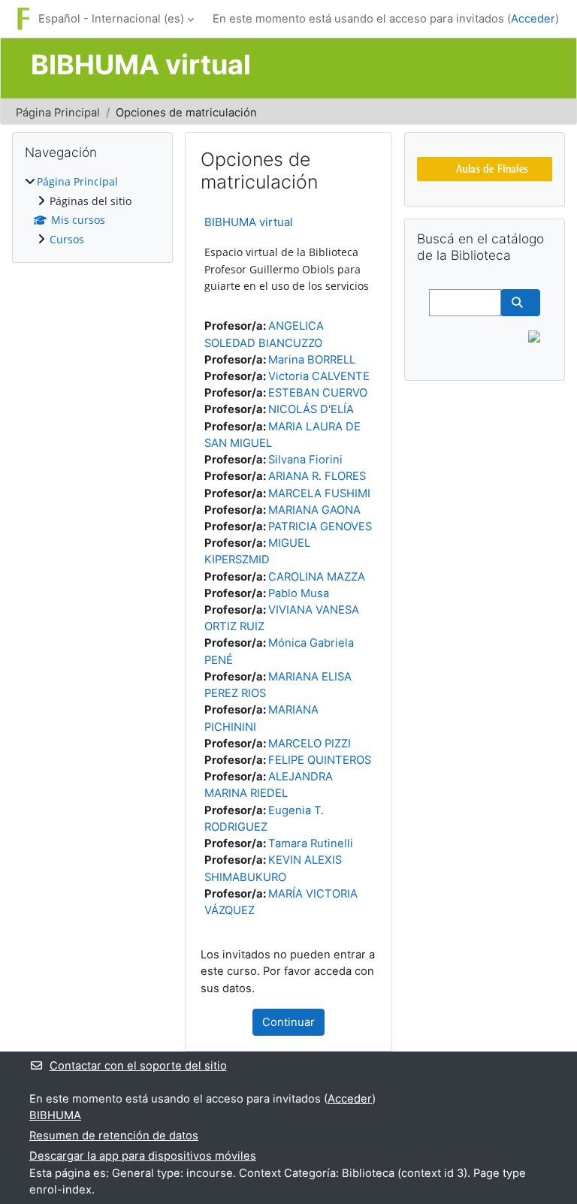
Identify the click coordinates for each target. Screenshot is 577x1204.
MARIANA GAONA (314, 510)
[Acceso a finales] (492, 168)
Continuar (288, 1022)
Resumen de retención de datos (113, 1135)
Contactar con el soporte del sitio (138, 1066)
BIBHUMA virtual (248, 222)
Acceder (533, 19)
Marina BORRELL (311, 360)
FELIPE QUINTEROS (319, 760)
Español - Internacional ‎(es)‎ (111, 19)
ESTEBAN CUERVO (317, 393)
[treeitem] (92, 211)
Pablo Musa (298, 593)
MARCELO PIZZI (309, 743)
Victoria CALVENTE (319, 376)
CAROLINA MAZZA (316, 577)
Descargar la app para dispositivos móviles (142, 1156)
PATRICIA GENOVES (320, 526)
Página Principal (58, 112)
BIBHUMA (55, 1115)
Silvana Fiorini (305, 459)
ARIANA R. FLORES (317, 476)
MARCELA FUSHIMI (319, 493)
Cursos (67, 239)
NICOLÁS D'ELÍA (311, 409)
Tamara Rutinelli (310, 843)
